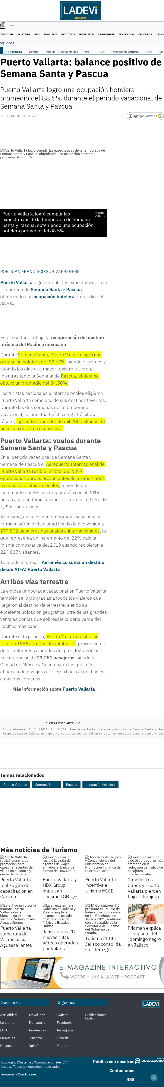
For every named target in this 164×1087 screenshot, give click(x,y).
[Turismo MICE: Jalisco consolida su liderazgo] (103, 919)
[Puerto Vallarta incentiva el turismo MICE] (103, 865)
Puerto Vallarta (16, 282)
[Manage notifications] (154, 1077)
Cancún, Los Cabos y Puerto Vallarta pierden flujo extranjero (144, 888)
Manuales (50, 34)
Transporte (106, 34)
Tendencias (127, 34)
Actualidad (8, 1015)
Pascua (74, 289)
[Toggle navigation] (11, 26)
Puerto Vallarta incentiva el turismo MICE (100, 885)
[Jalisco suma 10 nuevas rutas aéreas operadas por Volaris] (61, 916)
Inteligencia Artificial (125, 52)
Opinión (34, 1045)
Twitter (62, 1015)
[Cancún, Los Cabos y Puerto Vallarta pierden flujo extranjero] (146, 865)
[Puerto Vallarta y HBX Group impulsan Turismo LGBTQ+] (61, 865)
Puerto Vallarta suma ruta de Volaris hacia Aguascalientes (16, 936)
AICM (101, 52)
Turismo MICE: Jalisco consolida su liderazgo (103, 944)
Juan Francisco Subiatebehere (45, 271)
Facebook (64, 1022)
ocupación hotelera (54, 296)
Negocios (68, 34)
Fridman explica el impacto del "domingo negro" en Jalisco (145, 936)
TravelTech (86, 34)
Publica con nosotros (113, 1061)
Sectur (33, 52)
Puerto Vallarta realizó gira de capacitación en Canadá (16, 888)
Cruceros (145, 34)
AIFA (149, 52)
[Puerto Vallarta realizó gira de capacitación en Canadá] (18, 865)
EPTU (37, 34)
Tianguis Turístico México (61, 52)
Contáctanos (121, 1070)
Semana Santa (46, 289)
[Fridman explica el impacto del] (146, 914)
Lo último (23, 34)
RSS (130, 1079)
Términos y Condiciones (18, 1074)
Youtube (63, 1045)
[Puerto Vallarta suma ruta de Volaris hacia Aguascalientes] (18, 914)
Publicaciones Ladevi (96, 1016)
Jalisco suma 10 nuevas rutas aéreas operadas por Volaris (60, 939)
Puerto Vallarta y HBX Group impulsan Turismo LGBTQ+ (60, 887)
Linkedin (63, 1038)
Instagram (65, 1030)
